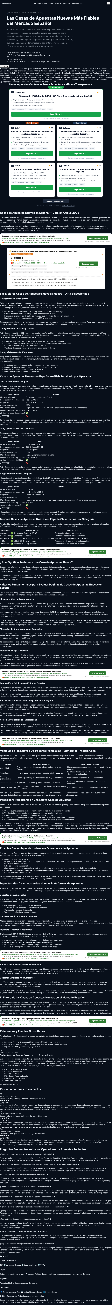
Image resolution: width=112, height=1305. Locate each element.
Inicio (36, 3)
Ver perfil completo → (9, 1084)
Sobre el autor (19, 1274)
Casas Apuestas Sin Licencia (66, 3)
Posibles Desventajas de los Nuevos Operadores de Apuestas (51, 77)
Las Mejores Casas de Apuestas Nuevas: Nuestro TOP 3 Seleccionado (82, 69)
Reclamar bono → (89, 264)
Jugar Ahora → (56, 114)
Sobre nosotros (6, 1274)
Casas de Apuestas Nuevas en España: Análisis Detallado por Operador (30, 71)
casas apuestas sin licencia (87, 620)
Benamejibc (7, 3)
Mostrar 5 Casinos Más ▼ (56, 201)
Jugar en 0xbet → (97, 552)
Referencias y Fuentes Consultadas (45, 82)
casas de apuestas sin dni (10, 828)
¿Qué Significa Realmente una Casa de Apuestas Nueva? (36, 73)
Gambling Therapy (12, 1265)
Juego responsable (74, 1274)
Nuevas (81, 3)
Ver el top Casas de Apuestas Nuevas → (23, 53)
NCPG (41, 1265)
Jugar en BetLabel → (97, 740)
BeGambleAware (29, 1265)
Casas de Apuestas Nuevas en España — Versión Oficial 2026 (26, 69)
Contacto (86, 1274)
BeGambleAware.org (68, 206)
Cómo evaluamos (58, 1274)
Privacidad (30, 1274)
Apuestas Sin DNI (46, 3)
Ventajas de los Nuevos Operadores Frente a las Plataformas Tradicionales (55, 75)
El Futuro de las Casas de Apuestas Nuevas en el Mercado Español (49, 79)
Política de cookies (43, 1274)
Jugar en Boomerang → (97, 238)
